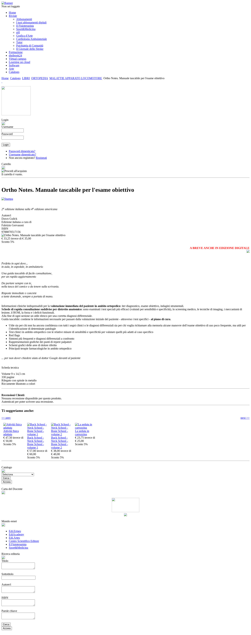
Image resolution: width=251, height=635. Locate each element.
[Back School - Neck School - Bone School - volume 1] (38, 434)
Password (7, 134)
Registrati (41, 157)
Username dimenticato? (22, 154)
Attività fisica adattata (11, 432)
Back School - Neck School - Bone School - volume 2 (59, 442)
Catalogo (15, 78)
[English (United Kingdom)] (1, 81)
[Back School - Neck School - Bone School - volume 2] (62, 434)
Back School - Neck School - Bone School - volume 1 (35, 442)
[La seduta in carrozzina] (86, 427)
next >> (245, 417)
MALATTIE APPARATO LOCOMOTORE (75, 78)
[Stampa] (7, 198)
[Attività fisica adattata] (14, 427)
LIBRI (26, 78)
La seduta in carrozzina (82, 432)
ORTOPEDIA (39, 78)
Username (7, 126)
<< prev (6, 417)
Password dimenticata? (22, 151)
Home (5, 78)
